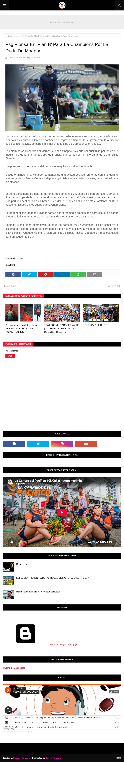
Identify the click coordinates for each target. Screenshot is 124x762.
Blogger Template (53, 758)
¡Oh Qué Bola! (8, 731)
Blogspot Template (21, 758)
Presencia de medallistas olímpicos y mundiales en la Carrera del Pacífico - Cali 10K (22, 328)
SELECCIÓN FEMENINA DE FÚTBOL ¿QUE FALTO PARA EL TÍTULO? (52, 578)
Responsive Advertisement (62, 22)
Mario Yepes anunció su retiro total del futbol (38, 591)
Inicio (7, 36)
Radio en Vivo (23, 564)
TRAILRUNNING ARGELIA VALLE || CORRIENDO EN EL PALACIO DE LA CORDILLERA (61, 328)
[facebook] (14, 444)
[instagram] (62, 444)
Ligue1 (23, 258)
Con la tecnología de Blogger (63, 644)
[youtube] (86, 444)
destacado (15, 36)
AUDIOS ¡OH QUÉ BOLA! (23, 731)
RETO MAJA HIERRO (94, 325)
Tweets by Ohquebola (14, 667)
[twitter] (38, 444)
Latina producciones (16, 57)
